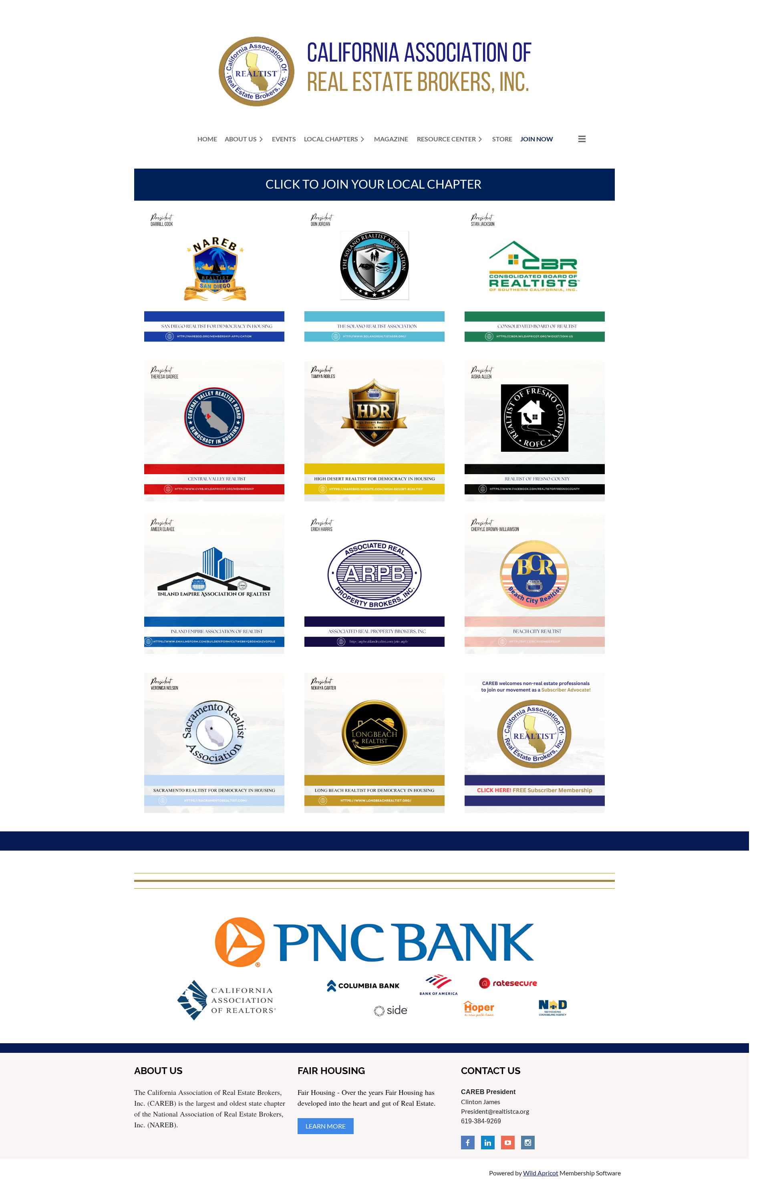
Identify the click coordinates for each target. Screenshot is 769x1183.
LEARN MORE (326, 1126)
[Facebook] (468, 1142)
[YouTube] (508, 1142)
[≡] (574, 139)
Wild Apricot (540, 1173)
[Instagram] (528, 1142)
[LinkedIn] (488, 1142)
